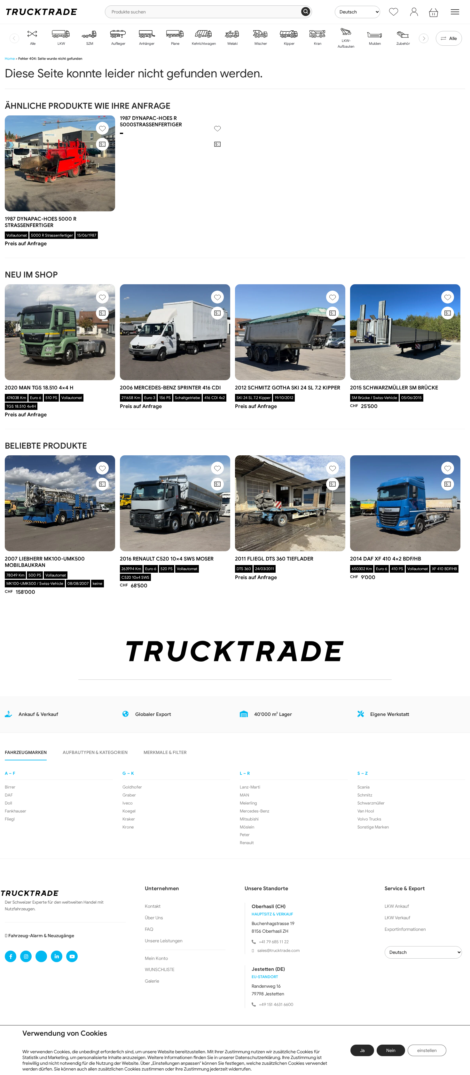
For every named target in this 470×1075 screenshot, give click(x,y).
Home (10, 58)
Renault (247, 842)
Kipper (288, 43)
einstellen (427, 1050)
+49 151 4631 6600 (276, 1004)
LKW (61, 43)
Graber (129, 795)
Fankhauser (15, 811)
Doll (8, 803)
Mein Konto (156, 958)
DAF (9, 795)
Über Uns (154, 918)
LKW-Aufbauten (346, 43)
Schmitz (364, 795)
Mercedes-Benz (254, 811)
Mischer (260, 43)
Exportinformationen (405, 929)
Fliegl (10, 819)
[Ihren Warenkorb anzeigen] (434, 12)
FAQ (149, 929)
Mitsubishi (249, 819)
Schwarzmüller (371, 803)
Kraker (128, 819)
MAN (244, 795)
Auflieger (117, 43)
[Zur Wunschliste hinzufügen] (102, 128)
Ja (362, 1050)
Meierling (248, 803)
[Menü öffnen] (455, 12)
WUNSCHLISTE (160, 969)
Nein (391, 1050)
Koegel (129, 811)
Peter (245, 834)
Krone (128, 827)
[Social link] (10, 956)
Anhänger (146, 43)
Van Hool (365, 811)
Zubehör (403, 43)
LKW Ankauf (397, 906)
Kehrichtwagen (203, 43)
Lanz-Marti (250, 787)
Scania (363, 787)
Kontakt (153, 906)
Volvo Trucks (369, 819)
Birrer (10, 787)
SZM (89, 43)
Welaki (232, 43)
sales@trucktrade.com (278, 950)
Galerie (152, 981)
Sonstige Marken (373, 827)
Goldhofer (132, 787)
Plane (174, 43)
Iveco (127, 803)
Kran (317, 43)
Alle (32, 43)
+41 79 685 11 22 (274, 942)
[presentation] (14, 38)
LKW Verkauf (397, 918)
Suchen (305, 11)
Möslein (247, 827)
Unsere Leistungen (164, 941)
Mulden (374, 43)
